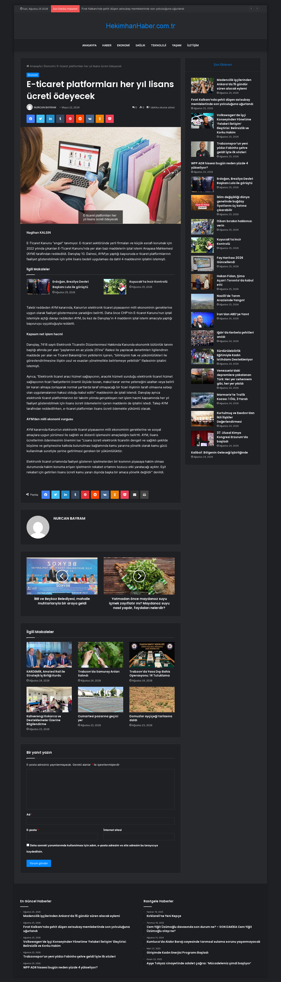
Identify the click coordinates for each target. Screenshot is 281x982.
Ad (29, 814)
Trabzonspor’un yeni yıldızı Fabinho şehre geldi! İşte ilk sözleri (232, 147)
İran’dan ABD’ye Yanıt (233, 314)
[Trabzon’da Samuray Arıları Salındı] (100, 654)
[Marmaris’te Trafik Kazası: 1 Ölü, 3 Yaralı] (202, 400)
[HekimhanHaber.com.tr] (140, 26)
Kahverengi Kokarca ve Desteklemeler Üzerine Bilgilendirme (44, 720)
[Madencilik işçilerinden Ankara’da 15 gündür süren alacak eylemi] (202, 85)
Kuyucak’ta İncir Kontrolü (148, 282)
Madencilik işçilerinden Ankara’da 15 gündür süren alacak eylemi (234, 84)
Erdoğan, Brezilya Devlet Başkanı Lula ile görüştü (235, 181)
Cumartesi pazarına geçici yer (98, 718)
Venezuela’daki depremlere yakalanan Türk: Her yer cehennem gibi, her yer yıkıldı (234, 377)
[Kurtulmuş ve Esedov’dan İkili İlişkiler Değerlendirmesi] (202, 418)
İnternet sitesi (112, 830)
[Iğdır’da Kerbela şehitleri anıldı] (202, 338)
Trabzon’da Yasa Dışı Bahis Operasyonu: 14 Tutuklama (149, 673)
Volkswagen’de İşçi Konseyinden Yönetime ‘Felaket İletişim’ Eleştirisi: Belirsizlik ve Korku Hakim (234, 123)
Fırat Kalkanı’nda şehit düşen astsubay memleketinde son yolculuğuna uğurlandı (222, 102)
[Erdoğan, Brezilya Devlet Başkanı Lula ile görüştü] (38, 286)
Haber (106, 45)
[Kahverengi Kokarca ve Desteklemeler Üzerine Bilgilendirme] (49, 699)
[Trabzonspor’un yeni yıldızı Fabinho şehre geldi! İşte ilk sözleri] (202, 149)
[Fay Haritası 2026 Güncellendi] (202, 263)
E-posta (33, 830)
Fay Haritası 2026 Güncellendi (230, 260)
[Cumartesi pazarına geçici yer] (100, 699)
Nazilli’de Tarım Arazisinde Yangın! (231, 298)
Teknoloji (158, 45)
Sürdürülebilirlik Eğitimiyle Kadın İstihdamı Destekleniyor (235, 355)
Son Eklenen (223, 64)
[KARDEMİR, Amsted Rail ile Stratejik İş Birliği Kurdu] (49, 654)
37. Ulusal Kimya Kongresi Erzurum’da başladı (232, 437)
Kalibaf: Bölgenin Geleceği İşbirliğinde (219, 452)
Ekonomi (123, 45)
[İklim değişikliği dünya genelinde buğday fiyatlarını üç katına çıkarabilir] (202, 202)
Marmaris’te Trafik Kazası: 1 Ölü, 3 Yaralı (232, 397)
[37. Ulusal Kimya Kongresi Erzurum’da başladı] (202, 438)
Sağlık (140, 45)
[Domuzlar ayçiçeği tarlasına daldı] (152, 699)
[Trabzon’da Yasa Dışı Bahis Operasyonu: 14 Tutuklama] (152, 654)
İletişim (193, 45)
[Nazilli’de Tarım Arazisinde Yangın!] (202, 301)
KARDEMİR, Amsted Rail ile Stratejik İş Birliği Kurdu (46, 673)
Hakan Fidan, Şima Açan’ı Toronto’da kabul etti (235, 280)
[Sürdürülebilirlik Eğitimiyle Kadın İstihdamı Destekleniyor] (202, 356)
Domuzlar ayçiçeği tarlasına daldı (150, 718)
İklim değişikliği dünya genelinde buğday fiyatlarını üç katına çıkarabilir (233, 203)
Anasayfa (89, 45)
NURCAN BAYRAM (45, 107)
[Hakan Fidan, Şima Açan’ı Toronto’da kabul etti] (202, 281)
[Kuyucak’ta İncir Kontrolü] (115, 286)
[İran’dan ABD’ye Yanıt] (202, 320)
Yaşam (176, 45)
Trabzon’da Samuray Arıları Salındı (99, 673)
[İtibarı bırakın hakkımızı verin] (202, 226)
